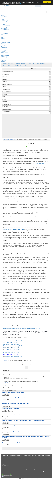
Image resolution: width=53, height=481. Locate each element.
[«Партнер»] (6, 5)
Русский (45, 5)
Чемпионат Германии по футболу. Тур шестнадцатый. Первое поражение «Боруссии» (23, 420)
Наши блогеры (4, 47)
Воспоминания (4, 20)
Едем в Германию (4, 18)
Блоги (2, 34)
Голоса (26, 77)
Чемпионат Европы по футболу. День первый (13, 397)
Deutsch (49, 5)
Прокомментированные (5, 42)
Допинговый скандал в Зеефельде (10, 408)
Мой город (26, 101)
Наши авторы (3, 32)
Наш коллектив (41, 455)
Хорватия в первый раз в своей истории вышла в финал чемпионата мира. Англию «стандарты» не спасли (26, 437)
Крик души (26, 76)
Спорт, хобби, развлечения (26, 92)
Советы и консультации (26, 84)
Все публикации (4, 28)
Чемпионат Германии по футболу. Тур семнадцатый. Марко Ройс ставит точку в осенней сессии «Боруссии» (25, 414)
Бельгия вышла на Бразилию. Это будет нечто (13, 442)
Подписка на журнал (5, 29)
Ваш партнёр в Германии (17, 6)
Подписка (3, 61)
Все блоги (3, 36)
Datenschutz (11, 455)
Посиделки (26, 79)
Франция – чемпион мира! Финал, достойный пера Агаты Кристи (18, 431)
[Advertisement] (26, 128)
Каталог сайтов (4, 21)
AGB (46, 455)
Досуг (26, 65)
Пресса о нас (34, 455)
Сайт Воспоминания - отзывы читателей (26, 112)
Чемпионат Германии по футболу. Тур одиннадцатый (15, 425)
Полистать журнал (4, 27)
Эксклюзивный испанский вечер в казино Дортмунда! (15, 403)
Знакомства (3, 23)
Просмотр (3, 59)
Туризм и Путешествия (26, 102)
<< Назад (6, 360)
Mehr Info (22, 3)
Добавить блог (4, 48)
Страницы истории (26, 111)
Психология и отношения (26, 82)
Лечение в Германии (26, 91)
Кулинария (26, 94)
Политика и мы (26, 72)
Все (1, 41)
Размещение (3, 60)
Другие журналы (4, 33)
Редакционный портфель (26, 71)
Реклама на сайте (4, 56)
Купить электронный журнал (7, 30)
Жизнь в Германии (4, 16)
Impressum (5, 455)
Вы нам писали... (26, 74)
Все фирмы (3, 51)
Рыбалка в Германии (26, 104)
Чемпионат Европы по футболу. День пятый (13, 392)
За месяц (2, 39)
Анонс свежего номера (5, 25)
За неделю (3, 38)
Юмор (26, 96)
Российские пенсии (26, 107)
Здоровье (26, 86)
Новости (3, 19)
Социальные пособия (26, 109)
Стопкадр (26, 99)
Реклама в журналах (5, 55)
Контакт (16, 455)
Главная (2, 15)
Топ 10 (2, 37)
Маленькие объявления (5, 57)
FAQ (49, 455)
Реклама (2, 53)
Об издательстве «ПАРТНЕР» (24, 455)
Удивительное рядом (26, 97)
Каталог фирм (4, 50)
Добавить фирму (4, 52)
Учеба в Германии (26, 89)
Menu (2, 14)
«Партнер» (3, 24)
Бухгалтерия (26, 106)
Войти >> (6, 382)
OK (47, 2)
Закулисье (26, 81)
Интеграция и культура (26, 87)
